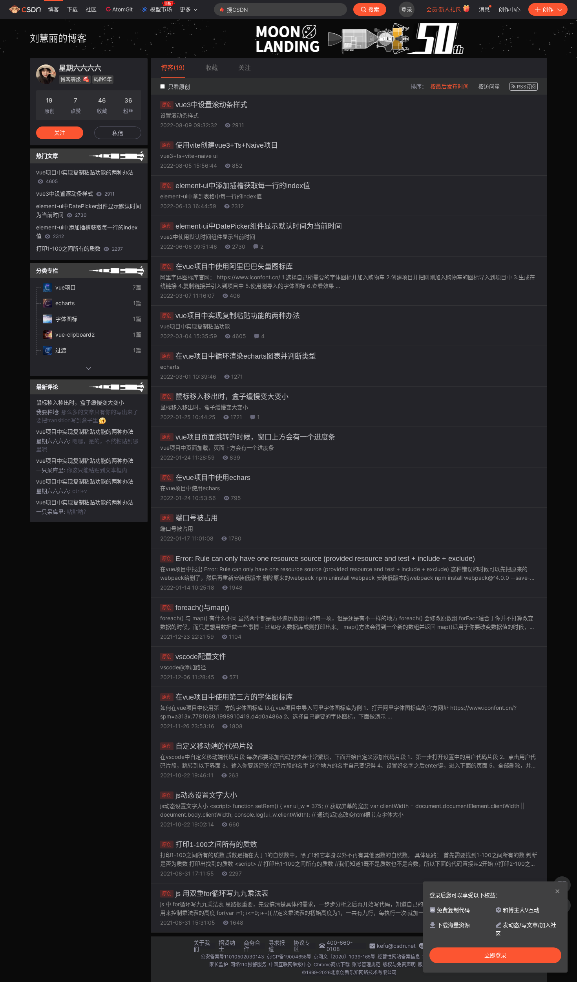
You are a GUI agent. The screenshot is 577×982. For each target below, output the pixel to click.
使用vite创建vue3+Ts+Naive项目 (220, 145)
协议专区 (302, 946)
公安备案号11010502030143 (232, 957)
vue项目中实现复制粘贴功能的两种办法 (231, 316)
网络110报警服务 (248, 964)
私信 (117, 133)
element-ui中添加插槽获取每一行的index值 (236, 186)
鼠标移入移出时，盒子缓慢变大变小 (225, 397)
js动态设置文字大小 (199, 795)
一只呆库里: (51, 470)
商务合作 (252, 946)
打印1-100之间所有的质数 (209, 844)
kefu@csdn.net (396, 946)
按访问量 (489, 86)
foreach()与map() (195, 608)
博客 (53, 9)
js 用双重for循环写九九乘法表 (215, 894)
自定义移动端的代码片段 (207, 746)
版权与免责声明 (399, 964)
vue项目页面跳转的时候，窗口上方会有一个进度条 (248, 437)
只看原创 (178, 86)
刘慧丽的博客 (58, 38)
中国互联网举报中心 (290, 964)
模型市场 (161, 9)
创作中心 (509, 9)
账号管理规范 (366, 964)
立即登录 (495, 955)
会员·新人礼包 (444, 9)
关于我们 (202, 946)
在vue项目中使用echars (206, 478)
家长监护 (218, 964)
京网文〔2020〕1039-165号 (344, 957)
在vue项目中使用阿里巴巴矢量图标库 (227, 267)
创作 (547, 9)
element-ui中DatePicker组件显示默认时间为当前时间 (252, 226)
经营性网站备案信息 (399, 957)
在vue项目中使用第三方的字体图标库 (227, 697)
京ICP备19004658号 (289, 957)
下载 (72, 9)
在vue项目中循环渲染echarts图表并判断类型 (239, 356)
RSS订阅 (526, 87)
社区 (91, 9)
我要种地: (48, 412)
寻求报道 (276, 946)
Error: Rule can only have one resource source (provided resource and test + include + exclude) (318, 558)
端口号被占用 (190, 518)
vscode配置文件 (194, 657)
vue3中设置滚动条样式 (204, 105)
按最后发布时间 (449, 86)
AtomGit (122, 9)
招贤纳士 (227, 946)
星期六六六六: (54, 441)
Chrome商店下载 (332, 964)
